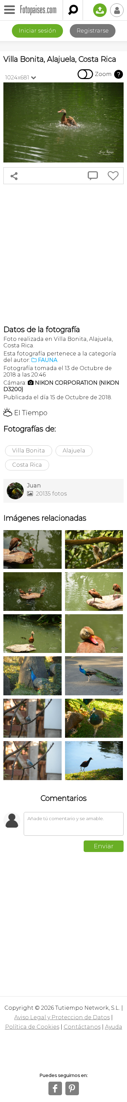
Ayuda (113, 1027)
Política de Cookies (32, 1027)
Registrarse (93, 30)
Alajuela (74, 450)
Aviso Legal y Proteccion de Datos (62, 1017)
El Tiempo (25, 413)
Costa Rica (27, 465)
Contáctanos (82, 1027)
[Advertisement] (63, 254)
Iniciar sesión (37, 30)
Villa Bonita (28, 450)
